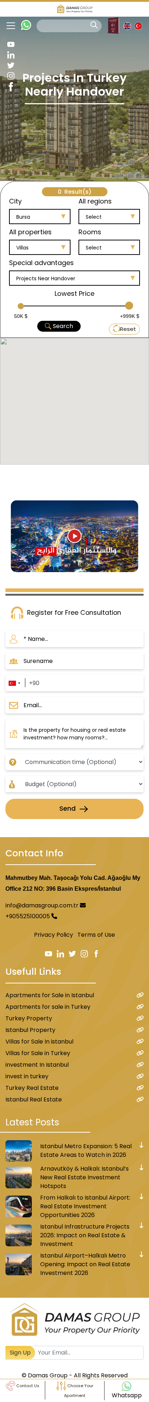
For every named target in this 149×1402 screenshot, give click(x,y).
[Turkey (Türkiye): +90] (14, 683)
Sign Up (20, 1352)
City (15, 201)
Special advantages (41, 262)
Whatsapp (127, 1395)
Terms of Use (96, 935)
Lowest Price (74, 293)
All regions (95, 201)
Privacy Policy (53, 935)
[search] (94, 25)
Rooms (89, 231)
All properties (30, 231)
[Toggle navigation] (8, 25)
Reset (128, 329)
